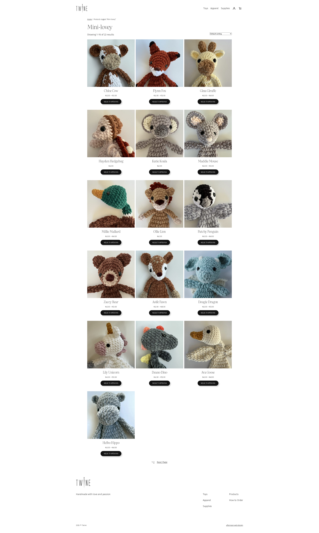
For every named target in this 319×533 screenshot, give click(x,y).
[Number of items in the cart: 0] (240, 8)
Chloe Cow (111, 90)
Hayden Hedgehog (111, 161)
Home (89, 19)
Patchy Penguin (208, 231)
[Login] (234, 8)
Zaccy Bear (111, 302)
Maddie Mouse (208, 161)
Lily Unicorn (111, 372)
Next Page (162, 462)
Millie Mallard (111, 231)
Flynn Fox (159, 90)
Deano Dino (159, 372)
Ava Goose (208, 372)
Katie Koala (159, 161)
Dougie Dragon (208, 302)
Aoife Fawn (159, 302)
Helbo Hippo (111, 442)
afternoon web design (234, 525)
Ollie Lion (159, 231)
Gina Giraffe (208, 90)
